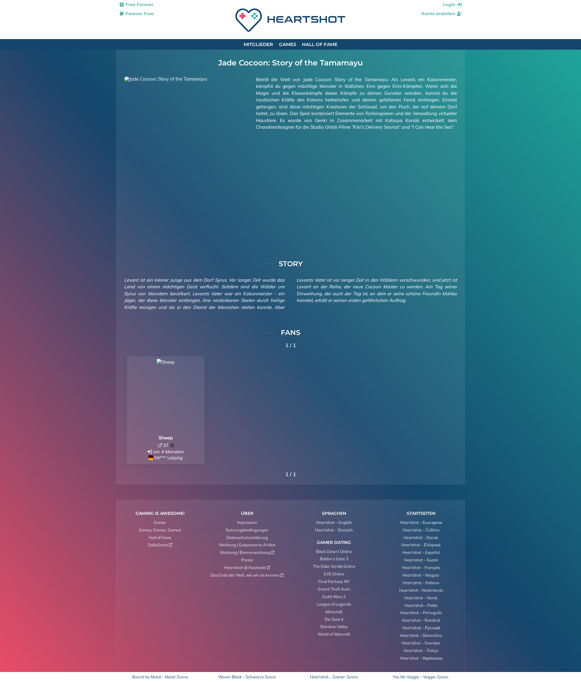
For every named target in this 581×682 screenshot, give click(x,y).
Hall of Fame (319, 44)
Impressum (247, 522)
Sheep (166, 438)
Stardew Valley (334, 626)
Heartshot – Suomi (421, 560)
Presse (247, 560)
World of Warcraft (334, 634)
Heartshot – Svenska (421, 643)
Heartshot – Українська (421, 658)
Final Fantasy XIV (334, 581)
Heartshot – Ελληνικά (421, 544)
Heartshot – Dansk (421, 537)
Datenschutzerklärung (247, 537)
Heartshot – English (334, 522)
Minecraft (334, 611)
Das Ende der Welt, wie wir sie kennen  (247, 575)
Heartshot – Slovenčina (421, 635)
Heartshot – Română (421, 620)
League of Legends (334, 604)
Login (450, 4)
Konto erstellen (439, 13)
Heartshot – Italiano (421, 582)
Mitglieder (258, 44)
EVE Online (334, 573)
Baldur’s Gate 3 (334, 558)
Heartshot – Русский (421, 627)
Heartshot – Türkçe (421, 650)
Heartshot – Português (421, 612)
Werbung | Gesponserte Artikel (247, 544)
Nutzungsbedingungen (247, 530)
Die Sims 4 (334, 619)
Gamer (160, 522)
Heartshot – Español (421, 552)
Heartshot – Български (421, 522)
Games (287, 44)
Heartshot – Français (421, 567)
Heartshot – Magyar (420, 575)
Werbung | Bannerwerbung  (247, 552)
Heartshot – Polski (421, 605)
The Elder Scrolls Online (334, 566)
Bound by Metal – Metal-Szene (160, 677)
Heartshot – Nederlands (421, 590)
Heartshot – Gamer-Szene (334, 677)
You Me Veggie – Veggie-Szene (420, 677)
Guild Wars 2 (334, 596)
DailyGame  (160, 544)
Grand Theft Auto (334, 589)
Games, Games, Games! (160, 530)
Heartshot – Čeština (421, 530)
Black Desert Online (334, 551)
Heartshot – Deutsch (334, 530)
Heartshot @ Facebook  (247, 567)
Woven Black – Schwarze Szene (247, 677)
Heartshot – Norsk (421, 597)
